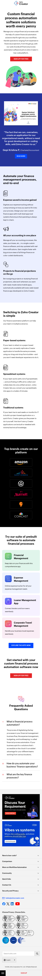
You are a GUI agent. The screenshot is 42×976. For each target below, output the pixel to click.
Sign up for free (21, 59)
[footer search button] (37, 953)
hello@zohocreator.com (15, 898)
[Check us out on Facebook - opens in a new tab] (3, 903)
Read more (21, 156)
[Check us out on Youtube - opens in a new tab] (17, 903)
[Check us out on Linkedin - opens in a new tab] (12, 903)
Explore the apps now (21, 645)
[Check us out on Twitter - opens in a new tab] (8, 903)
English (8, 960)
